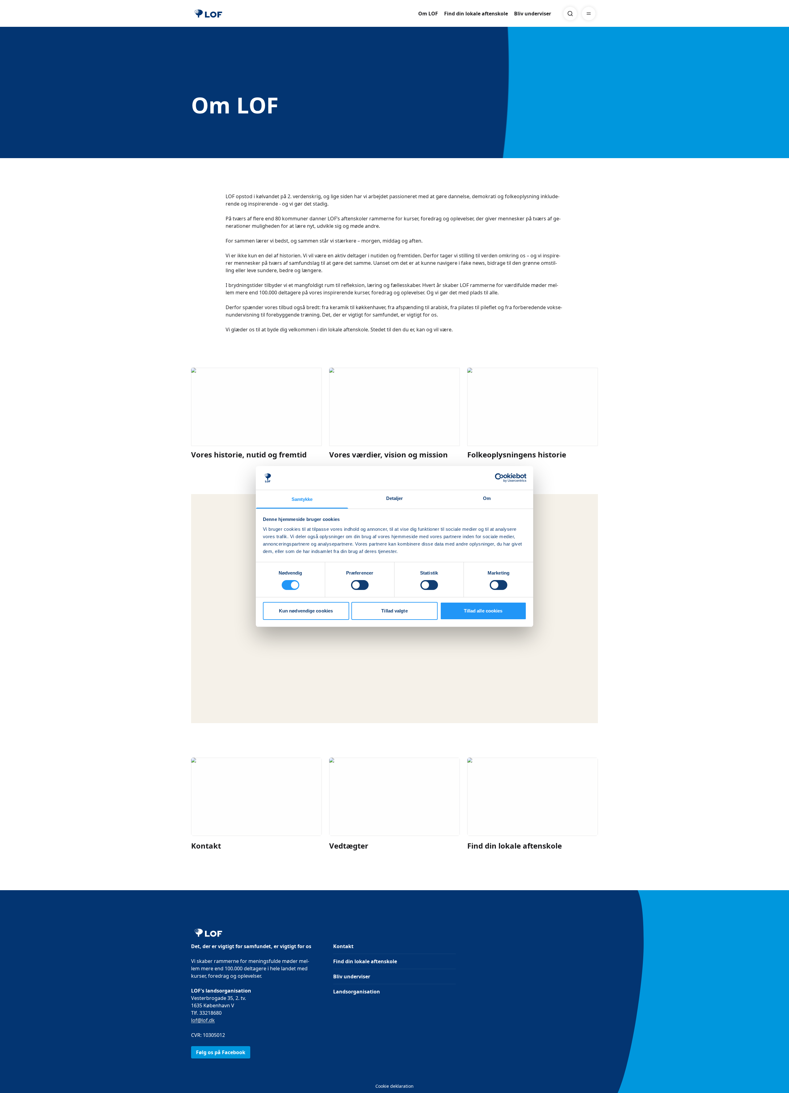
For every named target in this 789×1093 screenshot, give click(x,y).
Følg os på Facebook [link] (220, 1052)
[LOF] (208, 14)
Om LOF (428, 13)
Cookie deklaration (394, 1086)
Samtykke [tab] (302, 499)
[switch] (360, 585)
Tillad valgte (394, 610)
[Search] (570, 13)
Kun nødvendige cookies (306, 610)
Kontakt (343, 946)
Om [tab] (487, 498)
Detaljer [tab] (394, 498)
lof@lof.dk (203, 1020)
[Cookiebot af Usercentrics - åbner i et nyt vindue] (499, 477)
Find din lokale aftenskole (476, 13)
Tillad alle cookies (483, 610)
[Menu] (588, 13)
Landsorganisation (356, 991)
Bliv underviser (532, 13)
